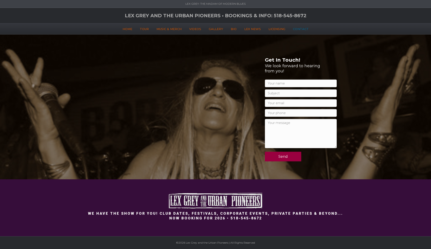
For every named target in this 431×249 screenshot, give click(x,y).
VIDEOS (195, 29)
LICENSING (276, 29)
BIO (234, 29)
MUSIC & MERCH (169, 29)
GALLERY (216, 29)
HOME (127, 29)
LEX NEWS (252, 29)
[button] (283, 156)
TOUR (144, 29)
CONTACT (301, 29)
